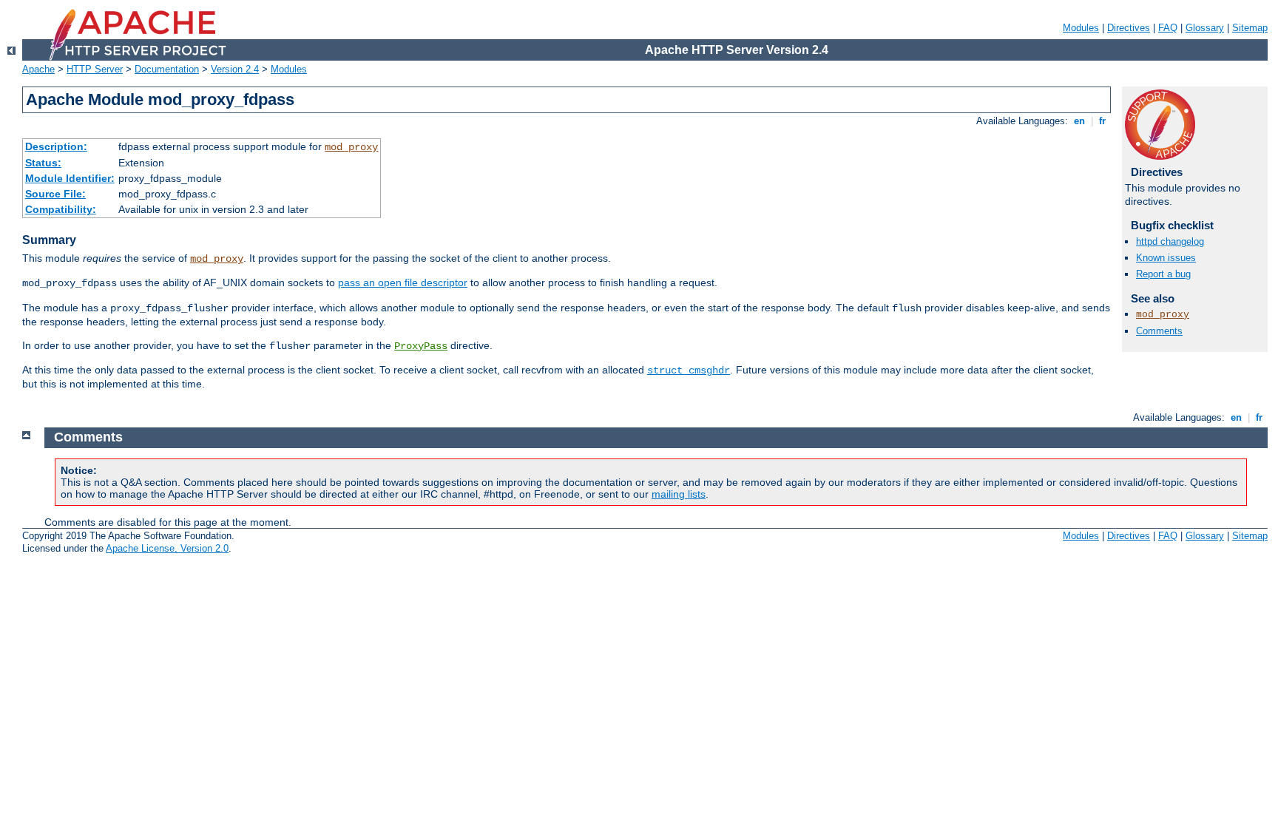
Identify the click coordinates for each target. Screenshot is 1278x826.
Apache (38, 69)
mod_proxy (351, 147)
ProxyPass (420, 346)
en (1079, 120)
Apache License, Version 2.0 (167, 548)
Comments (1159, 330)
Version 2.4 (235, 69)
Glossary (1205, 27)
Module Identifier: (70, 178)
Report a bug (1163, 274)
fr (1102, 120)
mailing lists (679, 494)
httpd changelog (1170, 241)
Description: (56, 146)
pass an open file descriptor (402, 282)
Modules (1081, 27)
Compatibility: (60, 209)
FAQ (1167, 27)
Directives (1128, 27)
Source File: (55, 194)
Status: (43, 163)
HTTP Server (95, 69)
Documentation (167, 69)
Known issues (1166, 257)
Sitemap (1250, 27)
